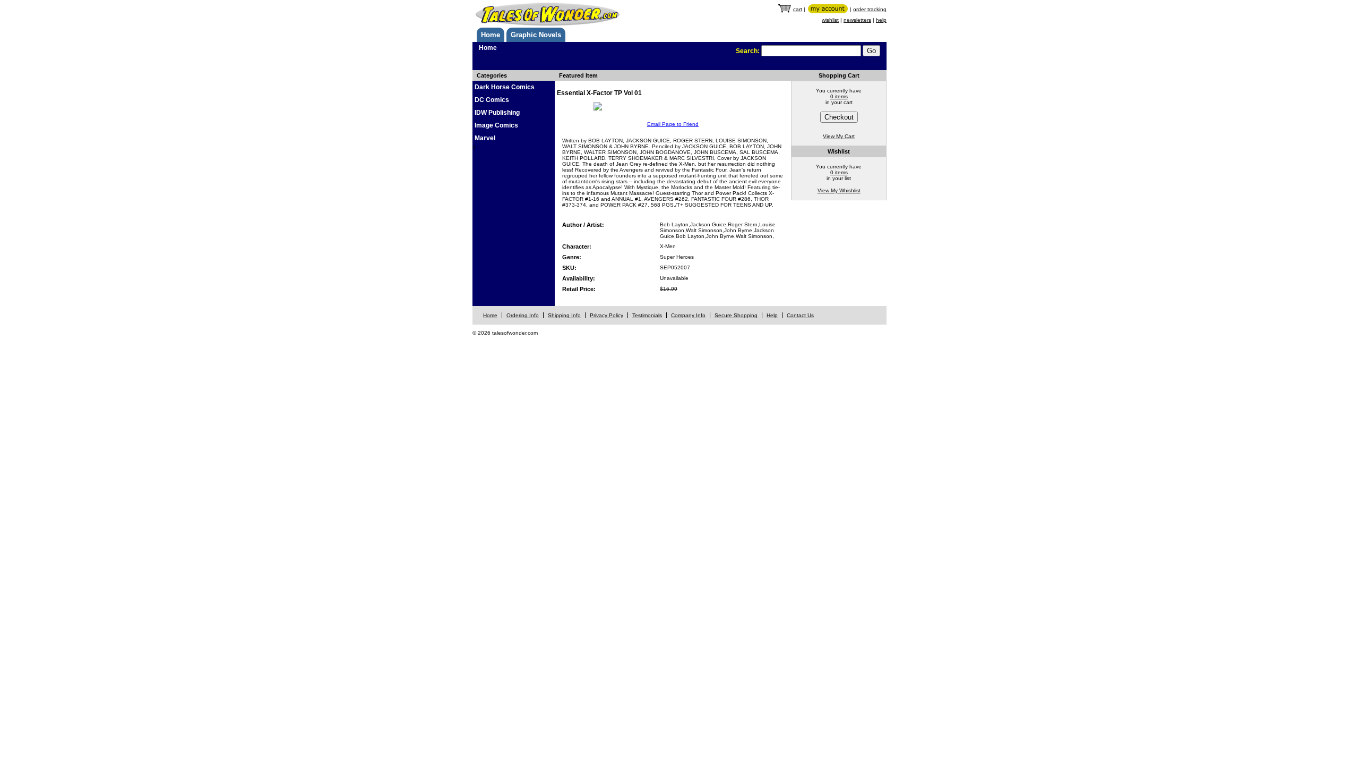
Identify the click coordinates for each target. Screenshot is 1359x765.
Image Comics (496, 125)
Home (490, 35)
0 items (839, 96)
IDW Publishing (497, 112)
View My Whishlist (839, 190)
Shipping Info (564, 315)
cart (797, 9)
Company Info (688, 315)
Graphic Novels (536, 35)
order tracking (870, 9)
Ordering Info (522, 315)
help (881, 20)
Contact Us (800, 315)
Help (772, 315)
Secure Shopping (736, 315)
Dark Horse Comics (505, 87)
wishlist (830, 20)
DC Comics (492, 100)
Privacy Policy (606, 315)
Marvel (485, 138)
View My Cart (839, 136)
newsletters (857, 20)
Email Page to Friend (673, 124)
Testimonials (647, 315)
